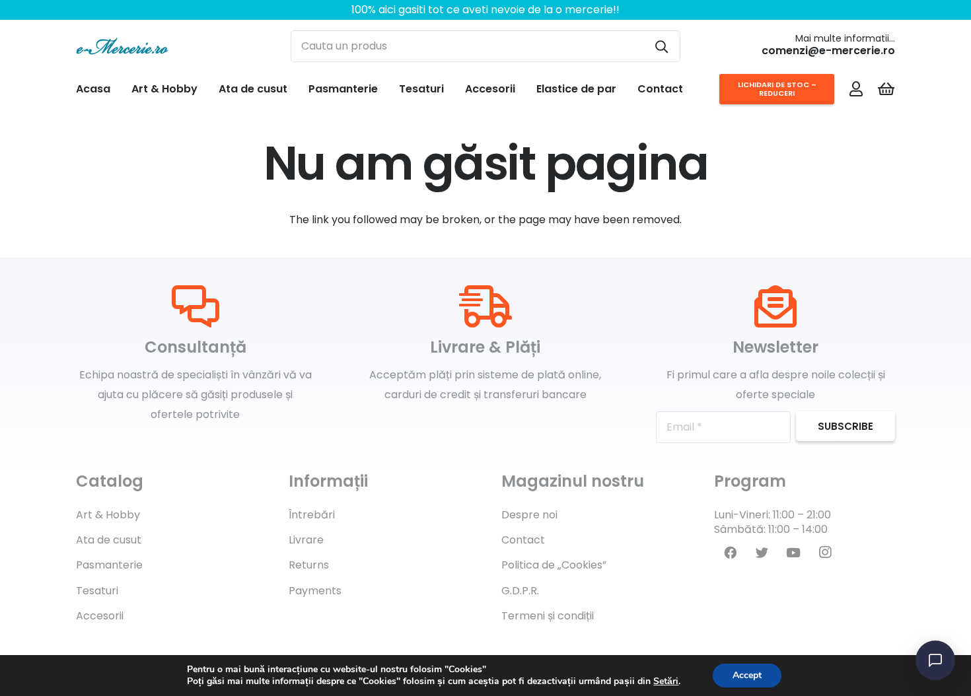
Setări (665, 681)
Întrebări (312, 514)
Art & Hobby (108, 514)
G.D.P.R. (520, 590)
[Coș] (886, 89)
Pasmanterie (109, 565)
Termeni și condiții (547, 615)
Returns (309, 565)
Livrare (306, 539)
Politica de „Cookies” (553, 565)
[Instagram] (825, 553)
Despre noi (529, 514)
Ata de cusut (108, 539)
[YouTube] (793, 553)
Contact (523, 539)
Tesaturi (97, 590)
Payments (315, 590)
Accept (747, 675)
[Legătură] (122, 46)
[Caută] (661, 46)
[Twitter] (761, 553)
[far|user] (856, 88)
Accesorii (100, 615)
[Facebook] (730, 553)
